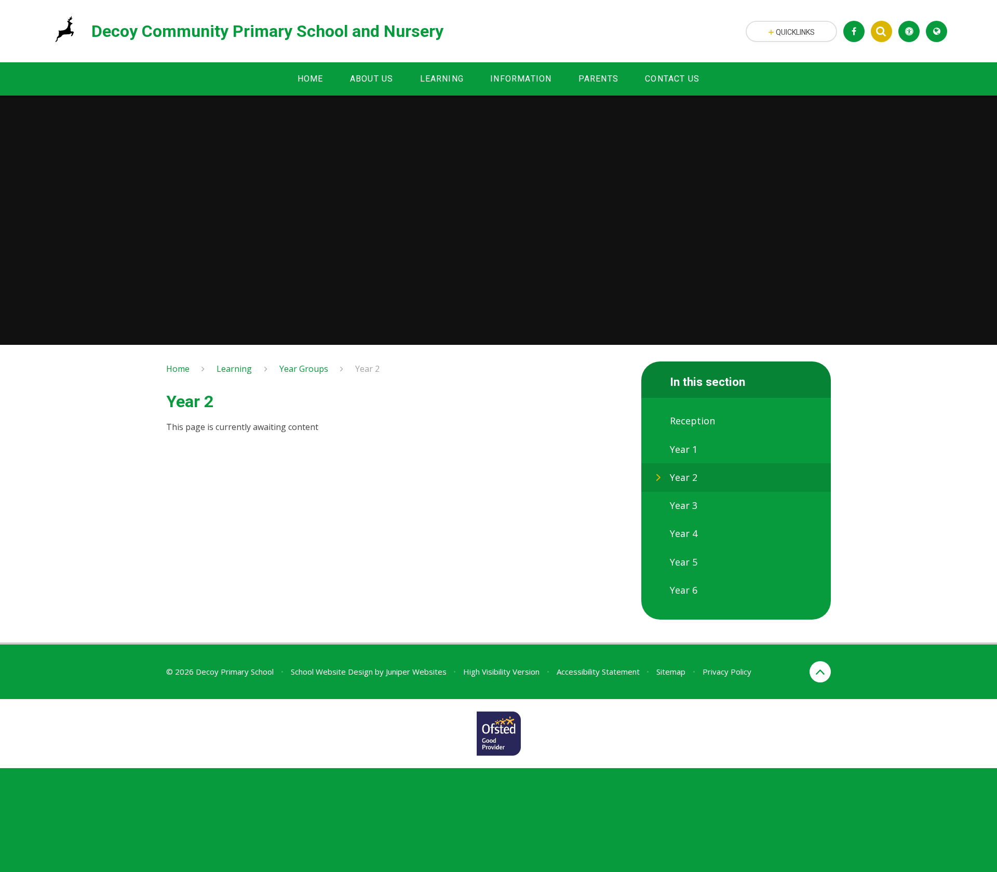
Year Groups (303, 368)
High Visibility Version (501, 671)
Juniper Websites (416, 671)
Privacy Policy (727, 671)
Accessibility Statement (598, 671)
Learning (234, 368)
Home (178, 368)
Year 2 (367, 368)
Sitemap (670, 671)
